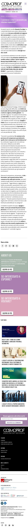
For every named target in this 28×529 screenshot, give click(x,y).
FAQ (1, 467)
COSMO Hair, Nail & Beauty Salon (7, 444)
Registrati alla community (14, 422)
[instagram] (5, 525)
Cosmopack (3, 440)
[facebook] (2, 525)
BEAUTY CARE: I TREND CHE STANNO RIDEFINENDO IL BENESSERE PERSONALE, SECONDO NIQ (12, 342)
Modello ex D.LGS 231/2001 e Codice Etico (15, 515)
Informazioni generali (5, 468)
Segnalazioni (3, 515)
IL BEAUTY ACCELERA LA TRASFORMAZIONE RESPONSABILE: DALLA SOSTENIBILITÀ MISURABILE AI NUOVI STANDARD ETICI (13, 362)
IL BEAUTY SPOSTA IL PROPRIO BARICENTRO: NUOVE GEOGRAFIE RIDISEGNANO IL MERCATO (13, 405)
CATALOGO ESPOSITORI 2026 (6, 458)
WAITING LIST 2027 (4, 450)
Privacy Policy (4, 513)
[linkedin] (13, 525)
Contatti (2, 465)
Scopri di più (7, 269)
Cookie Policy (10, 513)
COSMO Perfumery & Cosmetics (6, 442)
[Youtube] (9, 525)
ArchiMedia (11, 517)
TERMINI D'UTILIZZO (17, 513)
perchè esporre (4, 452)
